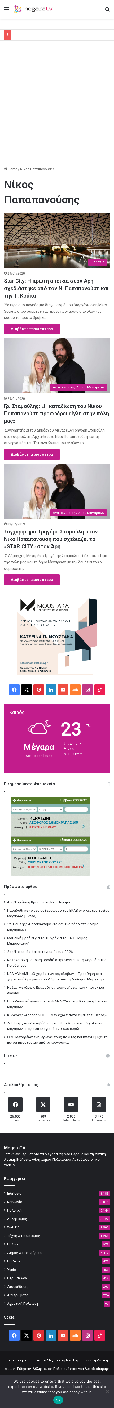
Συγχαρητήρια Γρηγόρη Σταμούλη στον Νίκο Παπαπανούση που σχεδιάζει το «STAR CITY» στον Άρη (51, 539)
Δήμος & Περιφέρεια (24, 1252)
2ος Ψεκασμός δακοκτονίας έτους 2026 (40, 951)
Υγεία (11, 1269)
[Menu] (6, 11)
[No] (107, 1391)
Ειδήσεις (14, 1193)
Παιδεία (13, 1261)
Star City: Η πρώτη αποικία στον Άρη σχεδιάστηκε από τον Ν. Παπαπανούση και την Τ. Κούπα (56, 288)
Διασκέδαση (17, 1286)
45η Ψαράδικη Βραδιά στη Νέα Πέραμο (38, 902)
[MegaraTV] (34, 9)
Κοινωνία (14, 1202)
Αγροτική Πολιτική (22, 1303)
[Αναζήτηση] (107, 11)
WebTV (13, 1227)
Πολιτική (14, 1210)
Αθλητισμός (17, 1219)
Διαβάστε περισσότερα (32, 329)
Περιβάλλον (17, 1278)
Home (12, 169)
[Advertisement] (57, 105)
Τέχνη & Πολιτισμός (23, 1236)
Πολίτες (14, 1244)
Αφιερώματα (17, 1295)
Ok (58, 1400)
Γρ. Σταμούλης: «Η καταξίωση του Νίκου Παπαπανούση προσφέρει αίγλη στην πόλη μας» (56, 413)
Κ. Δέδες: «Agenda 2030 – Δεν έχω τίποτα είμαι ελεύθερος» (57, 1015)
